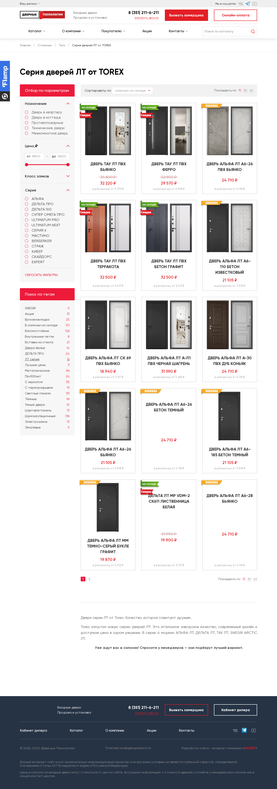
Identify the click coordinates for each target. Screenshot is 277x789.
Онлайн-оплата (235, 15)
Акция (47, 314)
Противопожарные (47, 122)
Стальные (45, 45)
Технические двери (48, 128)
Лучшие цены (47, 365)
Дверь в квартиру (47, 112)
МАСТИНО (40, 235)
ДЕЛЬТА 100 (42, 209)
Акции (147, 31)
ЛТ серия (47, 359)
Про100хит (47, 376)
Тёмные (47, 399)
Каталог (35, 31)
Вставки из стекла (47, 342)
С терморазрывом (47, 388)
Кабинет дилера (235, 710)
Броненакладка (47, 319)
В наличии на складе (47, 325)
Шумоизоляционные (47, 416)
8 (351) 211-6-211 (143, 12)
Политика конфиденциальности (128, 748)
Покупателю (111, 31)
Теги (62, 45)
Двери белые (47, 348)
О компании (71, 31)
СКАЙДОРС (42, 256)
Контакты (176, 31)
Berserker (42, 241)
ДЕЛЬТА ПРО (43, 204)
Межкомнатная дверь (50, 133)
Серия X (39, 230)
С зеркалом (47, 382)
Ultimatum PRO (45, 220)
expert (38, 262)
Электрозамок (47, 422)
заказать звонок (147, 18)
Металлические (47, 370)
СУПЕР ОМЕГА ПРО (48, 214)
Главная (25, 45)
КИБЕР (37, 251)
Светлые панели (47, 393)
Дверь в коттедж (46, 117)
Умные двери (47, 405)
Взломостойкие (47, 331)
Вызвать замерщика (186, 15)
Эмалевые (47, 427)
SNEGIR (47, 308)
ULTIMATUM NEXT (46, 225)
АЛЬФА (38, 198)
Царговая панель (47, 410)
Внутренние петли (47, 336)
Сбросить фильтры (41, 275)
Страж (38, 246)
